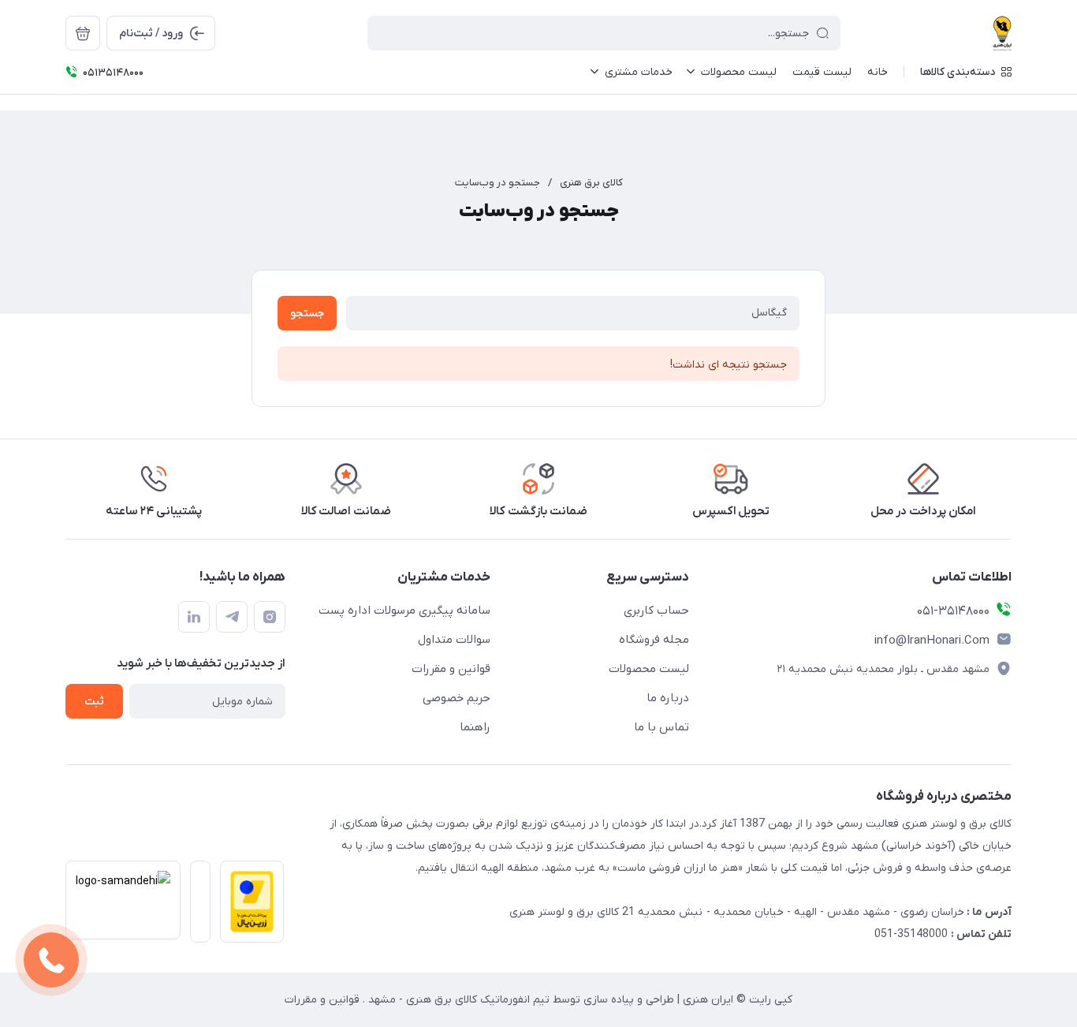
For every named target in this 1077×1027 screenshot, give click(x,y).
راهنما (475, 727)
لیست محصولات (649, 669)
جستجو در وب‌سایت (497, 182)
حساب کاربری (656, 610)
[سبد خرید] (82, 33)
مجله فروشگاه (654, 640)
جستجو (307, 313)
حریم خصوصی (456, 698)
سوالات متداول (454, 640)
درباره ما (668, 698)
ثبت (94, 701)
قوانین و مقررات (451, 669)
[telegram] (232, 617)
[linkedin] (194, 617)
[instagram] (269, 617)
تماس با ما (661, 727)
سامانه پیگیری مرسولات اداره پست (404, 610)
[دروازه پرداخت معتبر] (247, 906)
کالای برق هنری (591, 182)
